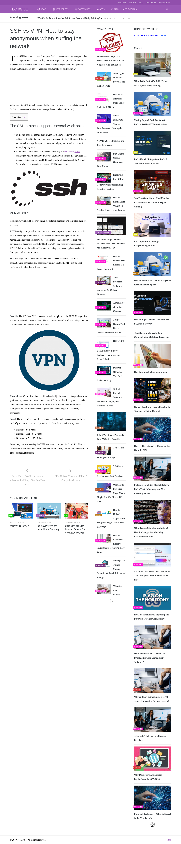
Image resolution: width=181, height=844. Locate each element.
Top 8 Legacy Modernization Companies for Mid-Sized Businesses (151, 335)
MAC (116, 9)
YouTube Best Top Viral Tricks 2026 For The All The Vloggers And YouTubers (110, 60)
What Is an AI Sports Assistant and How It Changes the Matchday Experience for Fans (151, 532)
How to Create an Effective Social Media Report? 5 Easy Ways (111, 544)
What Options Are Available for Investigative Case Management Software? (149, 657)
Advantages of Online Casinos (118, 307)
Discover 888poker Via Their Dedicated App (109, 374)
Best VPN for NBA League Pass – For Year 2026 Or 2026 (75, 529)
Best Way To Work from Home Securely (48, 528)
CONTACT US (164, 3)
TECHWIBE (19, 9)
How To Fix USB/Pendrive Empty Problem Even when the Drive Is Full (110, 350)
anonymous (72, 151)
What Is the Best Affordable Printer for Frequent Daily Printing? (151, 83)
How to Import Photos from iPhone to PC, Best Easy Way (152, 321)
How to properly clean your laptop (150, 371)
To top (168, 839)
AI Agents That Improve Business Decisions (150, 738)
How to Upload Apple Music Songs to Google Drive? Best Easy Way (111, 518)
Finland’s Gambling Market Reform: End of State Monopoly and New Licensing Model (151, 489)
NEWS (43, 9)
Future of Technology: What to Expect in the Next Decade (152, 816)
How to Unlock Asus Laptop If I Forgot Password (111, 262)
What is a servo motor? (117, 590)
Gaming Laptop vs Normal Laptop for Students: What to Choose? (152, 409)
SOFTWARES (84, 9)
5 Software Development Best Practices (110, 471)
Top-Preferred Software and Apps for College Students (109, 286)
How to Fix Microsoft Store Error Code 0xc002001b (110, 101)
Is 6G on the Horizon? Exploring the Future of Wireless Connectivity (151, 616)
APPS (101, 9)
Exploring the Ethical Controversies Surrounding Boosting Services (110, 181)
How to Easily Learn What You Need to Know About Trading (111, 204)
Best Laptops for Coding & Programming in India (147, 243)
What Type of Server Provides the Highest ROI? (111, 79)
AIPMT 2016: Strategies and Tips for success (110, 143)
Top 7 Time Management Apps (110, 452)
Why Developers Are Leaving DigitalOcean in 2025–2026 (148, 777)
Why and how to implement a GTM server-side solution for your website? (151, 699)
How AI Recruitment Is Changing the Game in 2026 (152, 448)
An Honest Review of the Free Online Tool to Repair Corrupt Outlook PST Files (152, 575)
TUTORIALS (131, 9)
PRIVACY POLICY (136, 3)
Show (23, 117)
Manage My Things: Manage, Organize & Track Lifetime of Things (111, 569)
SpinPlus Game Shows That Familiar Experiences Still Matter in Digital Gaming (151, 202)
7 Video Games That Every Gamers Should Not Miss (111, 326)
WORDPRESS (62, 9)
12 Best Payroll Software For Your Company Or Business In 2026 (109, 397)
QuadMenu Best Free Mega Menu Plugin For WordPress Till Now (111, 493)
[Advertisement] (37, 79)
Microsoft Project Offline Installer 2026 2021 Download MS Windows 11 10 (111, 243)
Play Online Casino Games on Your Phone (110, 160)
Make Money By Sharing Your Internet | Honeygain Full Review (110, 124)
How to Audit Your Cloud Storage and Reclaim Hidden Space (152, 282)
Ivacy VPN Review (19, 526)
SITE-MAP (122, 3)
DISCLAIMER (151, 3)
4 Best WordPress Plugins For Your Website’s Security (111, 437)
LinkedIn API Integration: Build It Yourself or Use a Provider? (150, 161)
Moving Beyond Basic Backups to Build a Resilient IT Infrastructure (70, 18)
